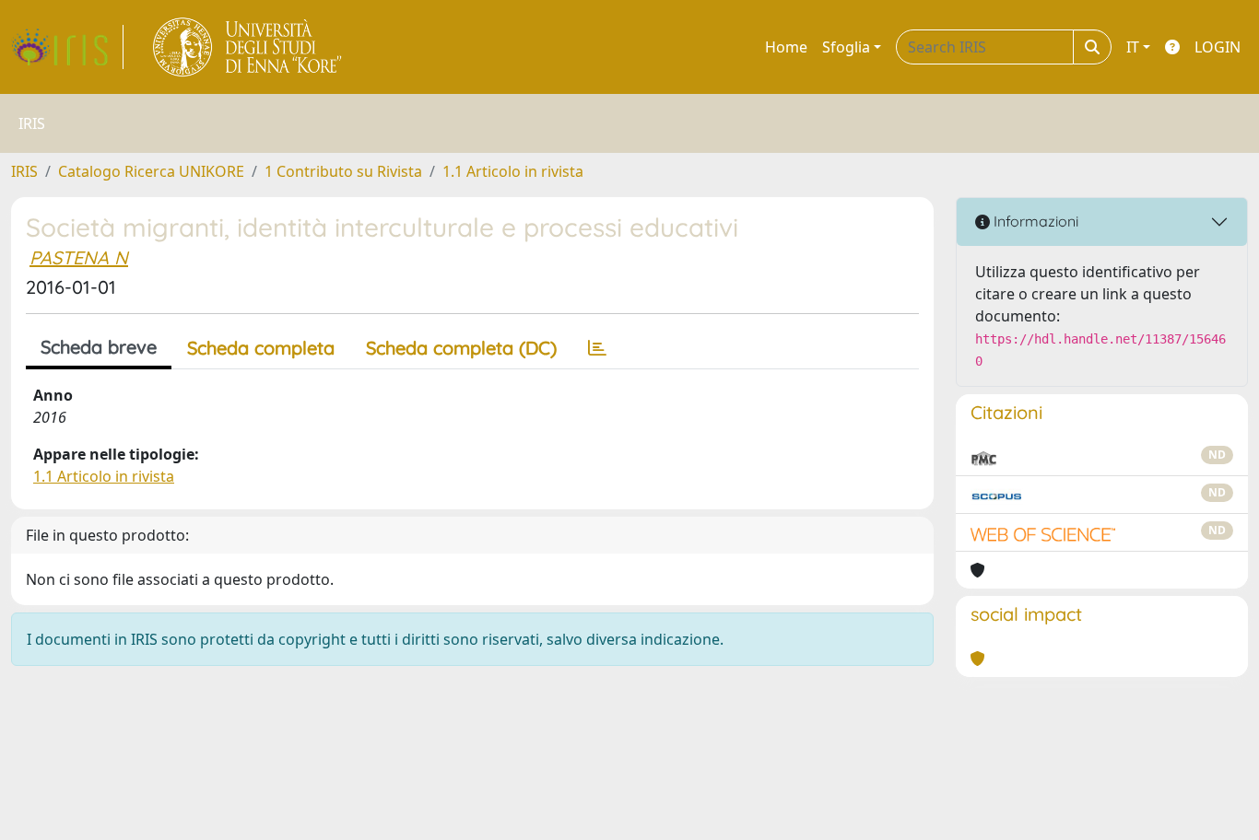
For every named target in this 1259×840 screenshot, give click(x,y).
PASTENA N (78, 257)
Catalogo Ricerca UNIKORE (151, 171)
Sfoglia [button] (846, 47)
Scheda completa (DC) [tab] (461, 347)
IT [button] (1132, 47)
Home (786, 47)
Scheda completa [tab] (261, 347)
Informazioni (1034, 221)
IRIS (24, 171)
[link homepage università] (248, 47)
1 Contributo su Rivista (343, 171)
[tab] (597, 348)
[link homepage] (67, 47)
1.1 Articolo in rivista (512, 171)
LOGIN (1217, 47)
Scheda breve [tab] (99, 346)
